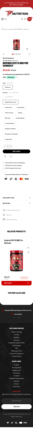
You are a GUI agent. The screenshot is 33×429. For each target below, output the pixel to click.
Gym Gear (16, 386)
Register (16, 337)
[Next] (29, 54)
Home (5, 29)
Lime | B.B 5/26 (9, 96)
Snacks (16, 384)
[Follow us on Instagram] (19, 317)
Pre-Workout (16, 367)
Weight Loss (16, 370)
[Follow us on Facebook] (14, 317)
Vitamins (16, 381)
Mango (20, 112)
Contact (16, 335)
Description (8, 198)
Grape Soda (8, 139)
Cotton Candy (9, 112)
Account (17, 340)
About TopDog (16, 332)
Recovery (16, 373)
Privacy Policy (16, 356)
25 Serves (8, 87)
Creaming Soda (9, 123)
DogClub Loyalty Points (17, 343)
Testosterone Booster (16, 378)
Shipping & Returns (13, 210)
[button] (16, 60)
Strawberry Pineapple (11, 134)
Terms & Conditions (16, 353)
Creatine (17, 376)
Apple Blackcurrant (10, 102)
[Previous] (3, 54)
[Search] (5, 19)
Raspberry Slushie (10, 128)
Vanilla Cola (8, 107)
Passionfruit (20, 107)
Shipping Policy (16, 351)
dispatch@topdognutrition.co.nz (18, 310)
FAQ (16, 348)
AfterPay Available (18, 5)
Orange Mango (20, 118)
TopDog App (16, 345)
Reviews (6, 203)
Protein (16, 365)
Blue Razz (8, 118)
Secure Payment (11, 219)
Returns (9, 215)
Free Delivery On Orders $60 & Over (17, 3)
